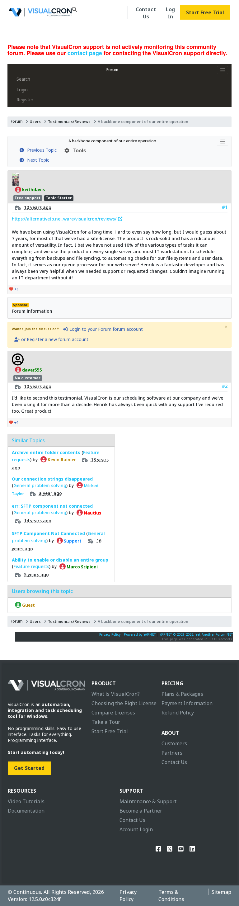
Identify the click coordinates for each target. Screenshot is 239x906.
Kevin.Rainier (61, 459)
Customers (174, 743)
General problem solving (39, 485)
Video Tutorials (26, 801)
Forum (112, 69)
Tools (78, 150)
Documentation (26, 810)
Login (22, 89)
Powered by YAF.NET (140, 634)
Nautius (92, 512)
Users (35, 121)
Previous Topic (41, 150)
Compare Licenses (113, 712)
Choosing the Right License (124, 703)
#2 (224, 386)
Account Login (136, 829)
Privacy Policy (109, 634)
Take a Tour (105, 722)
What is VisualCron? (115, 693)
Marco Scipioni (82, 566)
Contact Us (146, 13)
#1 (224, 207)
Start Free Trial (205, 12)
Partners (172, 752)
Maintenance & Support (148, 801)
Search (23, 79)
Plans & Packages (182, 693)
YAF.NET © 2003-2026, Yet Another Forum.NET (196, 634)
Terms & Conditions (171, 896)
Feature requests (31, 566)
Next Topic (37, 160)
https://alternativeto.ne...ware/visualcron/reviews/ (65, 219)
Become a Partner (141, 810)
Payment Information (187, 703)
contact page (85, 53)
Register (24, 99)
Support (72, 540)
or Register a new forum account (54, 339)
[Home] (40, 14)
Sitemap (221, 892)
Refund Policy (178, 712)
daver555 (31, 369)
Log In (170, 13)
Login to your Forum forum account (105, 329)
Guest (28, 605)
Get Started (29, 768)
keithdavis (33, 189)
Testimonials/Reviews (69, 121)
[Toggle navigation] (222, 70)
